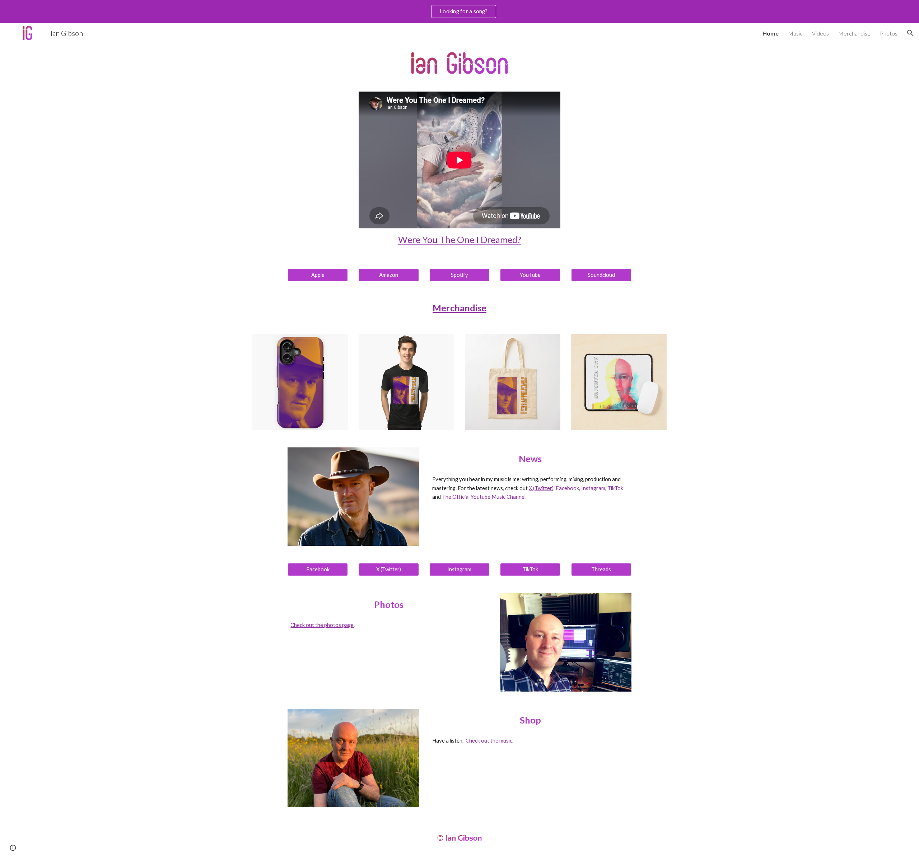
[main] (459, 239)
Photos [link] (888, 33)
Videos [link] (820, 33)
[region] (459, 11)
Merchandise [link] (854, 33)
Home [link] (770, 33)
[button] (910, 33)
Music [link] (795, 33)
